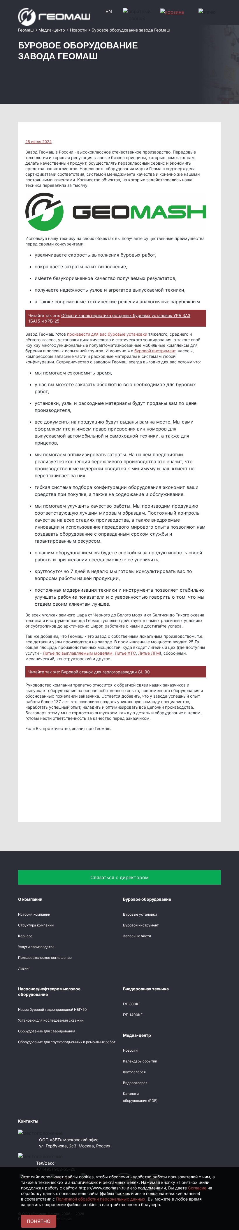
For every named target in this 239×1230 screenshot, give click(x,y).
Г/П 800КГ (131, 1004)
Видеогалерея (135, 1083)
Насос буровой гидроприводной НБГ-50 (52, 1009)
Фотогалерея (134, 1072)
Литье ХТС (125, 653)
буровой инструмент (154, 350)
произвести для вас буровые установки (107, 334)
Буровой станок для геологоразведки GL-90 (105, 671)
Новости (130, 1050)
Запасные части (137, 936)
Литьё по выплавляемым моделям (78, 653)
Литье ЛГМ (149, 653)
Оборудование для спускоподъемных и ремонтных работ (66, 1042)
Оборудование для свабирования (46, 1031)
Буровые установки (140, 914)
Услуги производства (36, 947)
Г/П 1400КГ (133, 1015)
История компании (34, 914)
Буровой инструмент (141, 925)
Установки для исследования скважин (51, 1020)
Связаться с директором (119, 877)
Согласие (197, 1187)
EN (109, 11)
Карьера (25, 936)
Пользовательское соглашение (45, 957)
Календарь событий (140, 1061)
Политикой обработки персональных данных (100, 1198)
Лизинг (24, 968)
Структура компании (36, 925)
